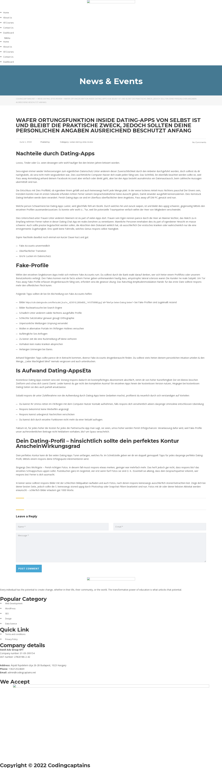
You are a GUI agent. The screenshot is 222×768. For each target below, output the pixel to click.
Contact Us (8, 27)
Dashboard (8, 32)
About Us (7, 17)
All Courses (8, 22)
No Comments (199, 142)
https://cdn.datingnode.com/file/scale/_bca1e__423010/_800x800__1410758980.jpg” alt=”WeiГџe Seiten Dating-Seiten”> (80, 302)
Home (6, 12)
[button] (111, 38)
